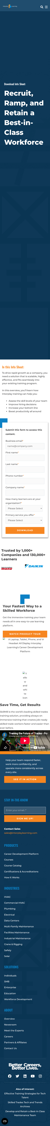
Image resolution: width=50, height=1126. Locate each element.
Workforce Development (18, 999)
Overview (9, 1018)
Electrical (9, 914)
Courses (8, 859)
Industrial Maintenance (17, 938)
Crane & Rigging (13, 944)
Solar (7, 956)
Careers (8, 1036)
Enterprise (10, 987)
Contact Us (10, 1048)
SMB (6, 981)
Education (10, 993)
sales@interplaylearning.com (20, 833)
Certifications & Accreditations (21, 871)
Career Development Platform (21, 854)
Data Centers (11, 920)
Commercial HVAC (14, 903)
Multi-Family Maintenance (19, 926)
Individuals (10, 975)
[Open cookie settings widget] (4, 1121)
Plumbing (9, 908)
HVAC (7, 897)
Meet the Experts (14, 1030)
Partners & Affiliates (15, 1042)
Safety (7, 950)
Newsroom (10, 1024)
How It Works (11, 877)
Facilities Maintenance (16, 932)
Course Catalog (12, 865)
